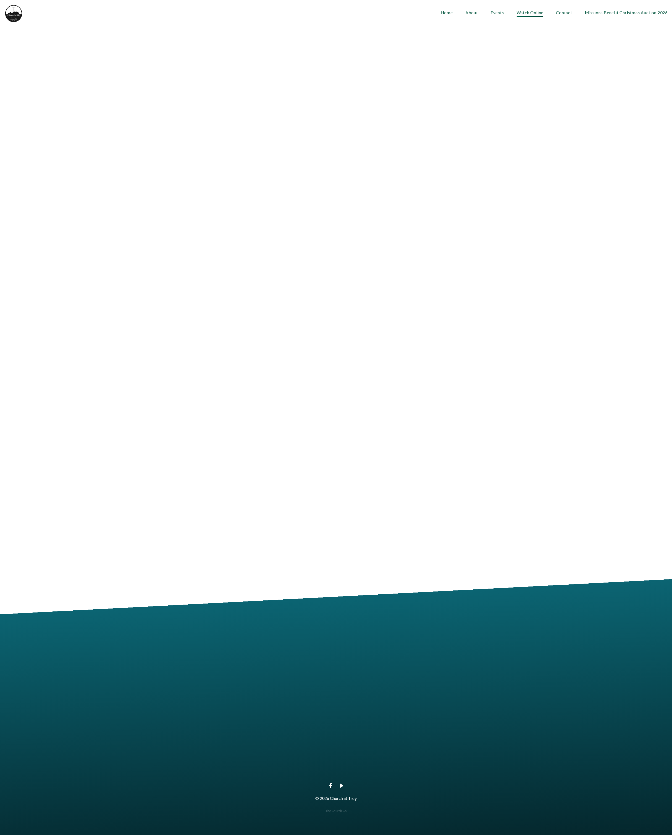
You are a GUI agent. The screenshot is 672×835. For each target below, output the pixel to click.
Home (447, 12)
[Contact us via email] (223, 734)
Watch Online (530, 12)
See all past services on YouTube (295, 538)
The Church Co (336, 811)
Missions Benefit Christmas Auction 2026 (626, 12)
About (471, 12)
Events (497, 12)
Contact (564, 12)
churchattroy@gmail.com (223, 764)
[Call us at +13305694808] (298, 734)
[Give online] (449, 734)
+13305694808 (298, 764)
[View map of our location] (373, 734)
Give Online (448, 764)
